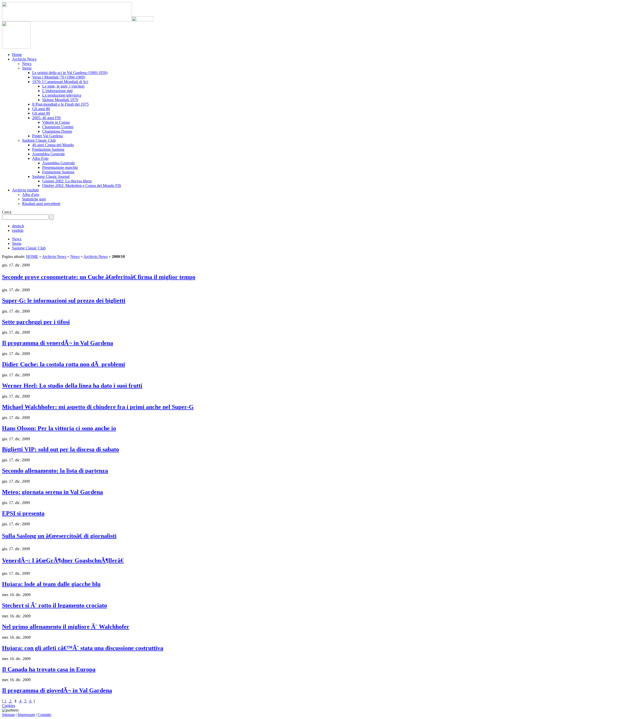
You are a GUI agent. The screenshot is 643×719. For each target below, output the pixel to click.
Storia (26, 68)
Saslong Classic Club (39, 140)
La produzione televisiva (61, 95)
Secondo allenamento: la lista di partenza (55, 470)
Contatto (44, 714)
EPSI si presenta (23, 513)
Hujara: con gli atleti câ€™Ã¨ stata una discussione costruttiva (82, 648)
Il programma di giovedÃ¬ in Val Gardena (57, 690)
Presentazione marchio (60, 167)
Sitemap (8, 714)
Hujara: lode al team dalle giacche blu (51, 584)
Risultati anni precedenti (41, 203)
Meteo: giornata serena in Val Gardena (52, 492)
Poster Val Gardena (47, 136)
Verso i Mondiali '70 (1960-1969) (58, 77)
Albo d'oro (30, 194)
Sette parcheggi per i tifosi (36, 322)
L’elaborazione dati (57, 91)
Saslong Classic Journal (51, 176)
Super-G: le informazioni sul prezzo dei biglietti (63, 300)
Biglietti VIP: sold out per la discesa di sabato (60, 449)
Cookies (8, 705)
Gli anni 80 (41, 109)
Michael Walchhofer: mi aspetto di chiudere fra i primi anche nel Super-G (98, 407)
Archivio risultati (25, 190)
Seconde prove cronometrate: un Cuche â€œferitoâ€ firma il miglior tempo (98, 277)
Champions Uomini (57, 127)
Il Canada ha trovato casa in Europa (48, 669)
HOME (32, 256)
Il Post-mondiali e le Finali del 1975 (60, 104)
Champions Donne (57, 131)
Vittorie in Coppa (56, 122)
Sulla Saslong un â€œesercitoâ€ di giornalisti (59, 536)
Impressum (26, 714)
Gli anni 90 (41, 113)
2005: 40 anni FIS (46, 118)
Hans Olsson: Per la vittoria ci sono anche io (59, 428)
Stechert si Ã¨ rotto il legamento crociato (54, 605)
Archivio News (24, 59)
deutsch (18, 226)
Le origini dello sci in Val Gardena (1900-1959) (70, 72)
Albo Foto (40, 158)
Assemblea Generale (48, 154)
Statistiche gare (34, 199)
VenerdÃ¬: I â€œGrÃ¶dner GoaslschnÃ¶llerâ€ (63, 560)
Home (17, 54)
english (17, 230)
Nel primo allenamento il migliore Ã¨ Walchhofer (65, 626)
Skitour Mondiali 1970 (60, 100)
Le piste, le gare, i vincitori (63, 86)
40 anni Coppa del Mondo (53, 145)
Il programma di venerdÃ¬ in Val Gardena (57, 343)
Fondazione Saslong (48, 149)
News (26, 63)
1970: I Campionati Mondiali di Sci (60, 82)
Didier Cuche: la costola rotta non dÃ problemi (63, 364)
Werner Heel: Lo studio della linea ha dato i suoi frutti (72, 385)
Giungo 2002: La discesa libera (67, 181)
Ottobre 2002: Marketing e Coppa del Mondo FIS (81, 185)
